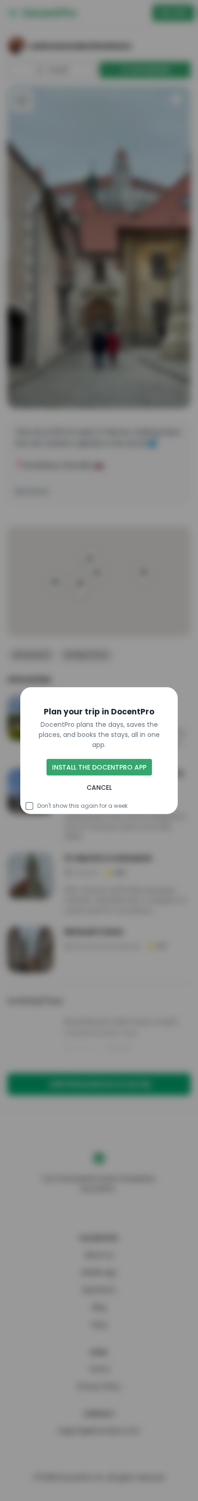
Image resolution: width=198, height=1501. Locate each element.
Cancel (99, 787)
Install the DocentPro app (99, 767)
